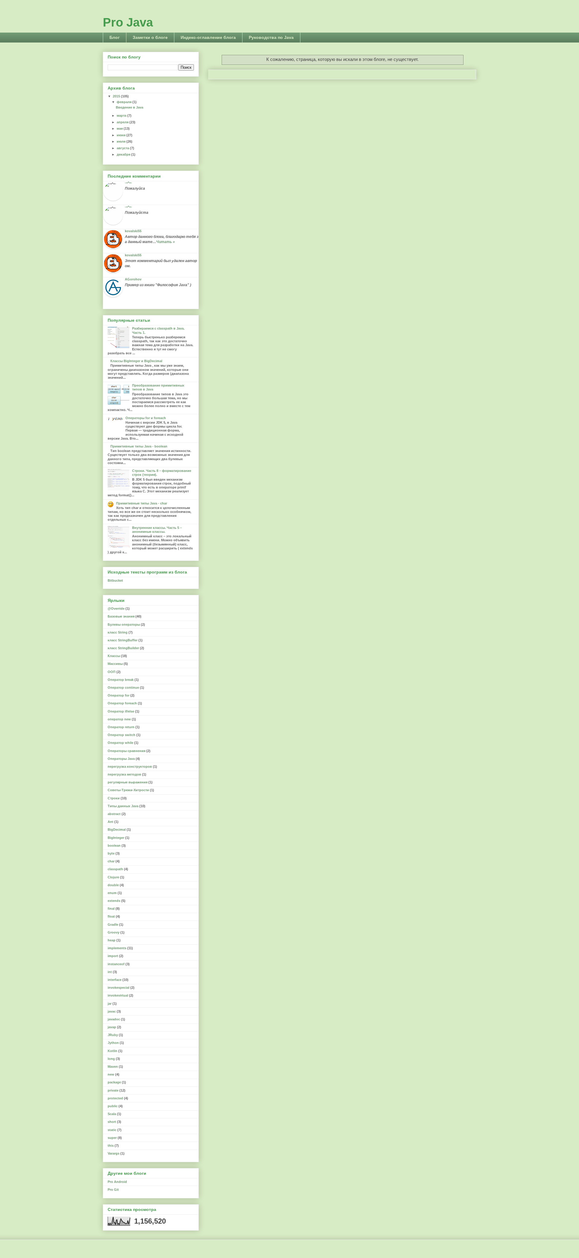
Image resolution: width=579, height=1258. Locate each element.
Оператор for (118, 695)
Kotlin (112, 1051)
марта (122, 115)
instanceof (116, 964)
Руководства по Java (271, 37)
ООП (111, 672)
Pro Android (117, 1182)
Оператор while (120, 742)
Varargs (113, 1153)
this (111, 1145)
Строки (114, 798)
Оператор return (121, 727)
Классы (114, 656)
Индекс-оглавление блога (208, 37)
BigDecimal (117, 829)
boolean (114, 845)
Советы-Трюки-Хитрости (128, 790)
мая (120, 128)
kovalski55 (133, 231)
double (113, 885)
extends (114, 900)
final (111, 908)
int (110, 972)
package (114, 1082)
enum (112, 893)
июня (121, 135)
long (111, 1058)
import (113, 956)
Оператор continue (123, 687)
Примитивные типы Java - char (141, 503)
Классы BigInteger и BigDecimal (136, 361)
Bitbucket (115, 580)
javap (112, 1027)
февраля (124, 102)
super (112, 1137)
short (112, 1122)
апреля (123, 122)
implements (117, 948)
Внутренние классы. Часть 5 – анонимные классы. (157, 529)
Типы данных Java (123, 806)
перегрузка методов (124, 774)
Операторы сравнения (126, 751)
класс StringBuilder (123, 648)
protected (115, 1098)
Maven (113, 1066)
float (111, 916)
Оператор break (121, 679)
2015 (117, 96)
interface (115, 979)
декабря (124, 154)
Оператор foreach (122, 703)
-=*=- (128, 183)
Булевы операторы (124, 624)
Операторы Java (121, 758)
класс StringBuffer (123, 640)
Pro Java (128, 22)
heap (111, 940)
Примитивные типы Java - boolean (138, 446)
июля (121, 141)
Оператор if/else (121, 711)
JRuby (113, 1035)
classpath (115, 869)
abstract (114, 814)
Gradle (113, 924)
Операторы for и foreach (145, 418)
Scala (112, 1114)
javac (112, 1011)
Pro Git (113, 1189)
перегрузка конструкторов (130, 766)
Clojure (113, 877)
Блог (114, 37)
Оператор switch (121, 735)
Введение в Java (129, 107)
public (113, 1106)
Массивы (115, 663)
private (113, 1090)
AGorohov (133, 279)
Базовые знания (121, 616)
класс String (118, 632)
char (111, 861)
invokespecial (118, 987)
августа (123, 148)
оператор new (119, 719)
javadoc (114, 1019)
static (112, 1130)
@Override (116, 608)
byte (111, 853)
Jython (113, 1043)
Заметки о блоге (150, 37)
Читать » (165, 242)
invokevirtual (118, 995)
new (111, 1074)
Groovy (113, 932)
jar (110, 1003)
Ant (110, 821)
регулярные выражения (127, 782)
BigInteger (116, 837)
